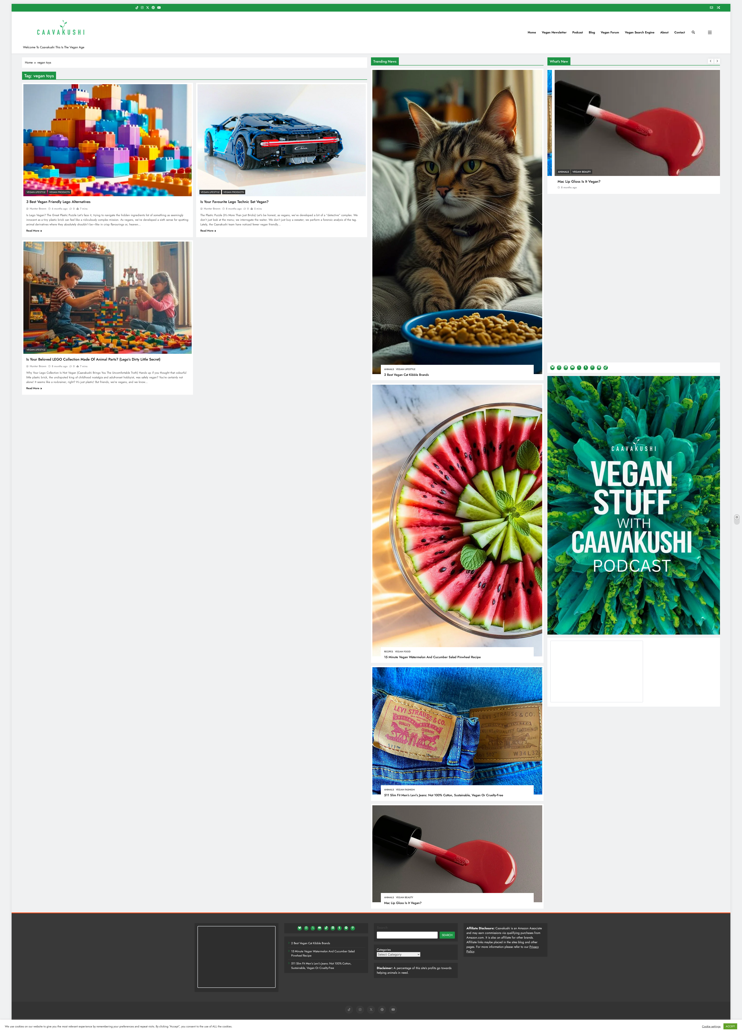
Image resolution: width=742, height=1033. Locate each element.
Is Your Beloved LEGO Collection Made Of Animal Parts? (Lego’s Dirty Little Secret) (93, 359)
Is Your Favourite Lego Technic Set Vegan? (234, 201)
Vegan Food (402, 651)
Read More (32, 231)
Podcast (577, 32)
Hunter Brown (38, 209)
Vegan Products (59, 192)
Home (532, 32)
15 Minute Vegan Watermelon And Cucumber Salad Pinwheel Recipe (432, 657)
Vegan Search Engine (639, 32)
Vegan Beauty (404, 897)
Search (382, 927)
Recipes (388, 651)
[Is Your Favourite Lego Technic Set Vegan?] (281, 140)
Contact (679, 32)
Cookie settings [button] (711, 1026)
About (664, 32)
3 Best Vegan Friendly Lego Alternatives (58, 201)
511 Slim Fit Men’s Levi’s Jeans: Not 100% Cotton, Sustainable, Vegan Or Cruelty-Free (443, 795)
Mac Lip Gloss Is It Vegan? (403, 903)
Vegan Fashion (405, 789)
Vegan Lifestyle (405, 369)
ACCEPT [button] (730, 1026)
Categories (384, 949)
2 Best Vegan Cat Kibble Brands (406, 374)
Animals (389, 369)
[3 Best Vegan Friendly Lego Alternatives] (107, 140)
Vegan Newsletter (554, 32)
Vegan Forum (610, 32)
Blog (592, 32)
